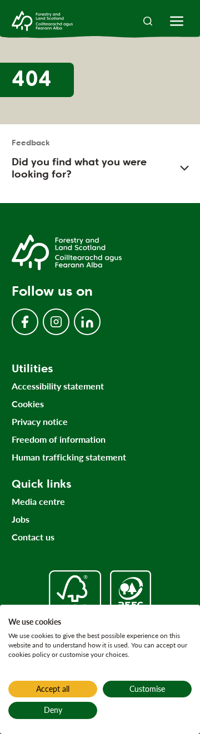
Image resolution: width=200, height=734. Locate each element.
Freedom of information (59, 439)
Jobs (20, 519)
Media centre (38, 501)
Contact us (33, 536)
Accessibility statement (58, 386)
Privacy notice (40, 421)
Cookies (28, 403)
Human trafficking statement (69, 457)
